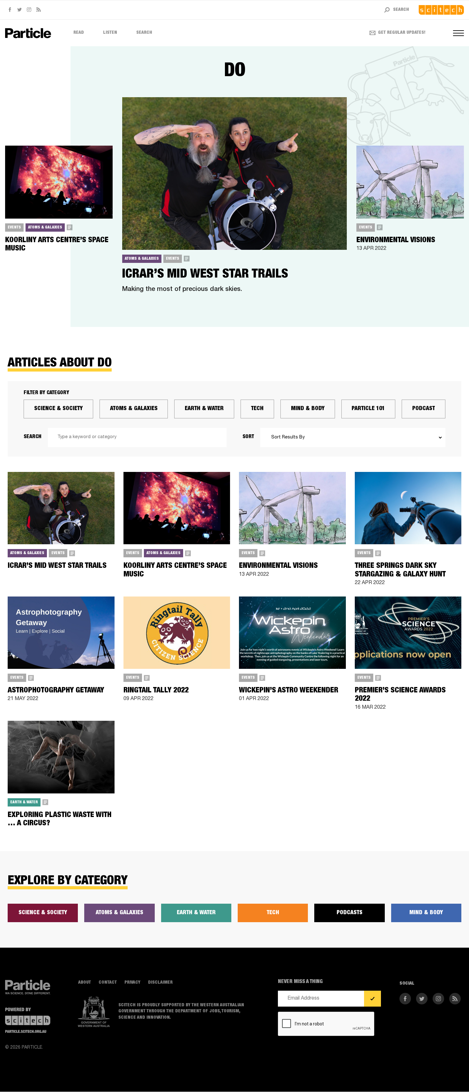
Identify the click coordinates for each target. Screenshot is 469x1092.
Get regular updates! (402, 33)
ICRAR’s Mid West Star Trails (205, 274)
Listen (110, 33)
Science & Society (58, 409)
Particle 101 (368, 409)
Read (78, 33)
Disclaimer (160, 982)
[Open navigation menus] (458, 33)
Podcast (423, 409)
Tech (257, 409)
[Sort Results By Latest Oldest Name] (352, 437)
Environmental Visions (395, 240)
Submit (372, 999)
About (84, 982)
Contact (108, 982)
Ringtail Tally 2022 (156, 691)
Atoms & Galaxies (45, 227)
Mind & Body (307, 409)
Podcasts (349, 913)
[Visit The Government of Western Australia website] (94, 1012)
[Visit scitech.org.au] (441, 10)
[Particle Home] (28, 33)
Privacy (132, 982)
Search (144, 33)
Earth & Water (204, 409)
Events (14, 227)
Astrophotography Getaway (56, 691)
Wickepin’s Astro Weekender (288, 691)
